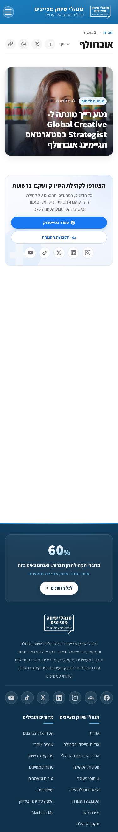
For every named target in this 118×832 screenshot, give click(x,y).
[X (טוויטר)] (43, 697)
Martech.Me (42, 812)
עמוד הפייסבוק (56, 222)
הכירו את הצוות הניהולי (80, 756)
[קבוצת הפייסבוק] (91, 697)
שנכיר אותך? (42, 744)
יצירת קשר (90, 812)
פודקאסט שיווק (40, 756)
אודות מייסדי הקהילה (81, 744)
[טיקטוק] (44, 253)
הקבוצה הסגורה (56, 237)
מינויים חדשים (92, 101)
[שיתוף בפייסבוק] (50, 44)
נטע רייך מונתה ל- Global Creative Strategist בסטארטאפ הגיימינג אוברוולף (66, 129)
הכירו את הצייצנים (38, 733)
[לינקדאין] (73, 253)
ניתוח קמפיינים (41, 767)
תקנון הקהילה (87, 824)
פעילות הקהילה (86, 767)
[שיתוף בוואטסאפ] (23, 44)
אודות (94, 733)
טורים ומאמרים (40, 778)
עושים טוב (45, 790)
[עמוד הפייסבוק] (106, 697)
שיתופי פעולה (88, 778)
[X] (59, 253)
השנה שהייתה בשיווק (36, 801)
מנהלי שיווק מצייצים (59, 9)
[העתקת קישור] (10, 44)
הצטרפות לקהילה (84, 790)
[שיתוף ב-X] (36, 44)
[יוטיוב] (30, 253)
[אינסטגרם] (87, 253)
